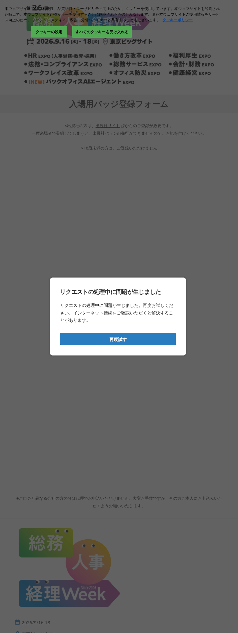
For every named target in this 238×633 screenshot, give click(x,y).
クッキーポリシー (178, 19)
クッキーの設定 (49, 31)
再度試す (118, 339)
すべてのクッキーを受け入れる (102, 31)
